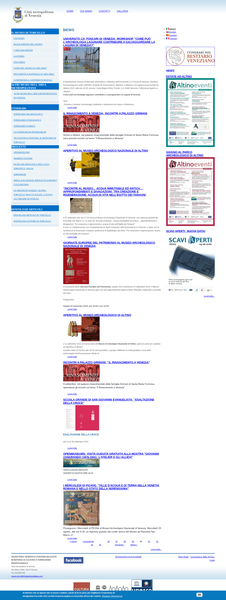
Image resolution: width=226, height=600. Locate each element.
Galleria (122, 11)
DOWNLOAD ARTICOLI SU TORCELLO (32, 215)
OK (199, 595)
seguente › (119, 545)
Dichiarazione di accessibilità (128, 557)
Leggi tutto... (156, 549)
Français (173, 38)
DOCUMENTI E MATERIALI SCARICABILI (34, 74)
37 (116, 541)
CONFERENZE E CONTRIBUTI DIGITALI (33, 80)
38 (125, 541)
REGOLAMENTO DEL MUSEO (28, 44)
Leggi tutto (72, 107)
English (172, 32)
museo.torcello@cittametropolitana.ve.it (27, 576)
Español (173, 35)
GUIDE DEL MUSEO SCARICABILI (30, 68)
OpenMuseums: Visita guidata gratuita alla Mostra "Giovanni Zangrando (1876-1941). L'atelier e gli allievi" (111, 455)
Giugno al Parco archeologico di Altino (184, 154)
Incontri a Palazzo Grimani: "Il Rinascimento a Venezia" (106, 362)
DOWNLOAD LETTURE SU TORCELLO (32, 221)
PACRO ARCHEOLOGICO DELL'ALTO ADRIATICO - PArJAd (31, 166)
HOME (70, 11)
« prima (73, 541)
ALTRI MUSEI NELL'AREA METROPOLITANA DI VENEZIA (35, 95)
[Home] (33, 24)
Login (212, 560)
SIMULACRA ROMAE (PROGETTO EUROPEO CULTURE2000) (35, 182)
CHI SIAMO (86, 11)
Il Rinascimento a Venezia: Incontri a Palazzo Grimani (105, 113)
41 (149, 541)
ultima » (133, 545)
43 (92, 545)
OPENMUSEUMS (22, 152)
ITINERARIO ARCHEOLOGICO (27, 114)
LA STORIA (19, 56)
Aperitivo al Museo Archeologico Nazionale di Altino (105, 150)
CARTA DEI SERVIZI (23, 50)
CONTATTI (104, 11)
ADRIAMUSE (20, 174)
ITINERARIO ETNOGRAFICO (26, 120)
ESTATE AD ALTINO (179, 76)
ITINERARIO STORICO (23, 126)
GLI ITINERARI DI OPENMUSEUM (28, 132)
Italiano (172, 29)
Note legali (183, 557)
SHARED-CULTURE (23, 158)
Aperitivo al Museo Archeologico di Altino (97, 315)
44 (100, 545)
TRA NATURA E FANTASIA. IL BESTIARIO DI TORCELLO (35, 140)
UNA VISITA (19, 62)
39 (133, 541)
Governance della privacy (202, 557)
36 (108, 541)
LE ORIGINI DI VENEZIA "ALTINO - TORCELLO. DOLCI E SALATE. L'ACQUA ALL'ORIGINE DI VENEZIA (33, 194)
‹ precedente (88, 541)
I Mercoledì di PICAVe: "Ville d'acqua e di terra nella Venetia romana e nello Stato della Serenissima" (111, 487)
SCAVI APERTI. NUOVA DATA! (185, 231)
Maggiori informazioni (112, 596)
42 (157, 541)
